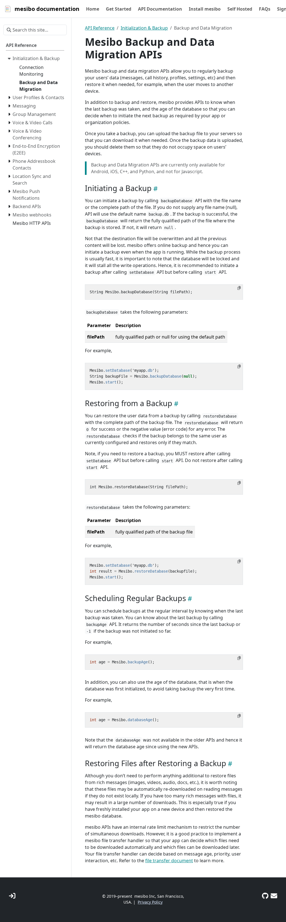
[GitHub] (265, 895)
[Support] (274, 895)
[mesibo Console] (12, 895)
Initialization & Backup (144, 28)
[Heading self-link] (155, 188)
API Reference (100, 28)
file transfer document (169, 860)
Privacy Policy (150, 902)
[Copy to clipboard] (239, 288)
